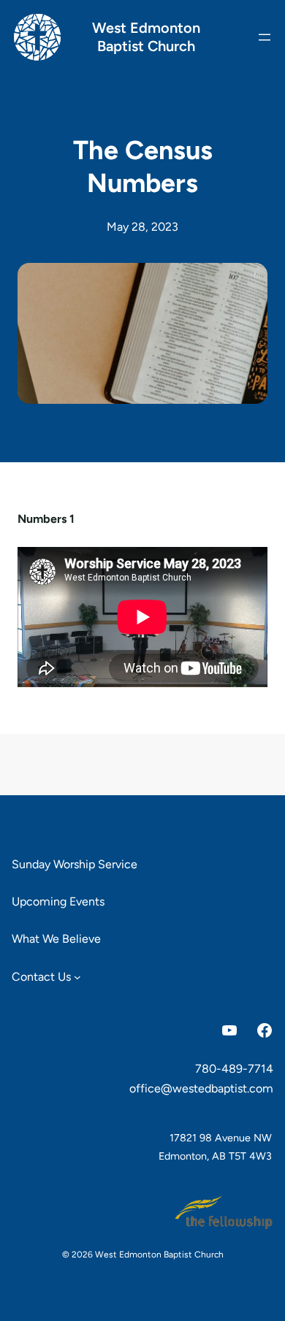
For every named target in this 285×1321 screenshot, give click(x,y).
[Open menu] (264, 37)
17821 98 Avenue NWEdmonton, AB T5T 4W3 (215, 1146)
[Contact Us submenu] (77, 976)
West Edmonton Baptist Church (146, 37)
